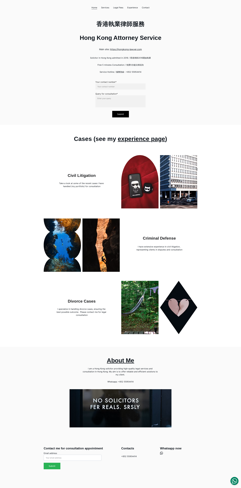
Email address (50, 453)
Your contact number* (105, 82)
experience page (141, 139)
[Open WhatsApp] (234, 481)
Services (105, 7)
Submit (120, 114)
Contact (145, 7)
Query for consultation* (106, 94)
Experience (132, 7)
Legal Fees (118, 7)
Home (94, 7)
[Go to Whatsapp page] (161, 453)
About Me (120, 360)
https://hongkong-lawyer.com (126, 49)
